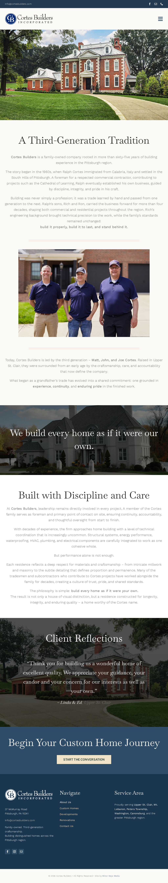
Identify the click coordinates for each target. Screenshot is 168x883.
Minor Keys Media (111, 876)
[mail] (155, 4)
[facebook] (149, 4)
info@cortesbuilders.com (20, 820)
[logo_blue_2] (29, 15)
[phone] (161, 4)
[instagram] (14, 851)
